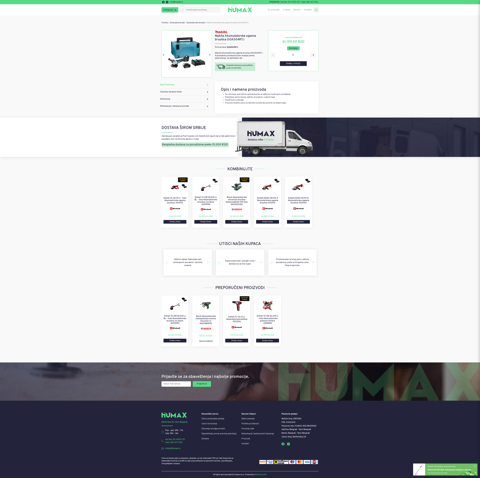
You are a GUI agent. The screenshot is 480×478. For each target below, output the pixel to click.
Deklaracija (165, 99)
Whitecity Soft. (261, 475)
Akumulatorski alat (177, 23)
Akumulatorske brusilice (195, 23)
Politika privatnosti (250, 424)
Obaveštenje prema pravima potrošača (219, 434)
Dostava (205, 439)
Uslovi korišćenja (209, 424)
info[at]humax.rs (172, 448)
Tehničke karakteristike (171, 92)
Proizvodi (246, 439)
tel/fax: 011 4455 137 (290, 2)
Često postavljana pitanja (213, 419)
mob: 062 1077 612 (309, 2)
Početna (165, 23)
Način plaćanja (248, 419)
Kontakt (308, 10)
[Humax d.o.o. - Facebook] (163, 2)
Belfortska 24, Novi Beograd (174, 422)
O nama (286, 10)
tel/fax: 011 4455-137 (175, 439)
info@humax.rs (176, 2)
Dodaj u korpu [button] (175, 222)
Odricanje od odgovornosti (213, 429)
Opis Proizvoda (167, 85)
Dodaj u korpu (293, 63)
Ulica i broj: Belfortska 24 (294, 436)
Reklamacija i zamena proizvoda (174, 106)
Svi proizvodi (273, 10)
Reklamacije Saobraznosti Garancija (258, 434)
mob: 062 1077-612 (173, 442)
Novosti (297, 10)
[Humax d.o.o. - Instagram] (167, 2)
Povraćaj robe (248, 429)
